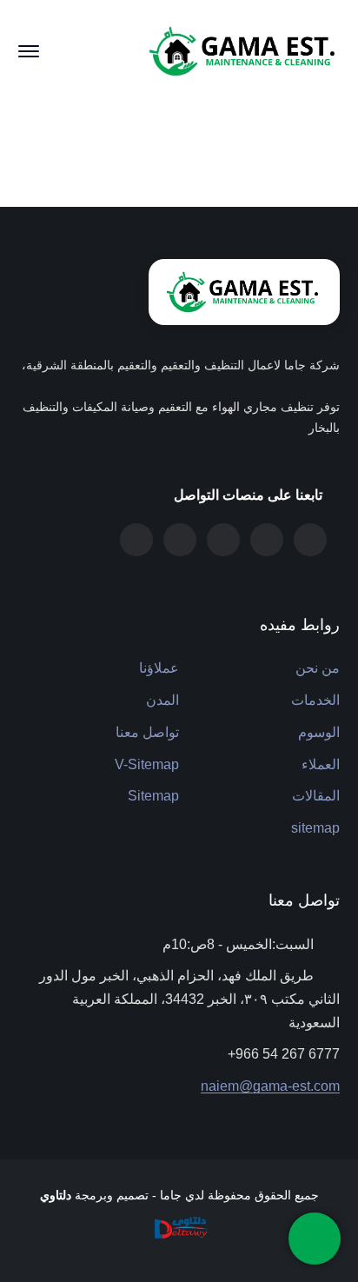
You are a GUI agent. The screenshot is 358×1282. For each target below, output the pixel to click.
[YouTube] (136, 539)
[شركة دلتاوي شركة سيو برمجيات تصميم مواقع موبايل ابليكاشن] (179, 1226)
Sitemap (153, 795)
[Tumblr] (266, 539)
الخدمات (315, 700)
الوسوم (319, 732)
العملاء (321, 764)
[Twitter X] (310, 539)
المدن (162, 700)
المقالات (316, 795)
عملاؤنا (159, 668)
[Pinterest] (223, 539)
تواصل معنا (147, 732)
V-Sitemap (147, 764)
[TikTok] (179, 539)
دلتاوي (55, 1195)
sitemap (315, 827)
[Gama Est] (244, 50)
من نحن (317, 668)
